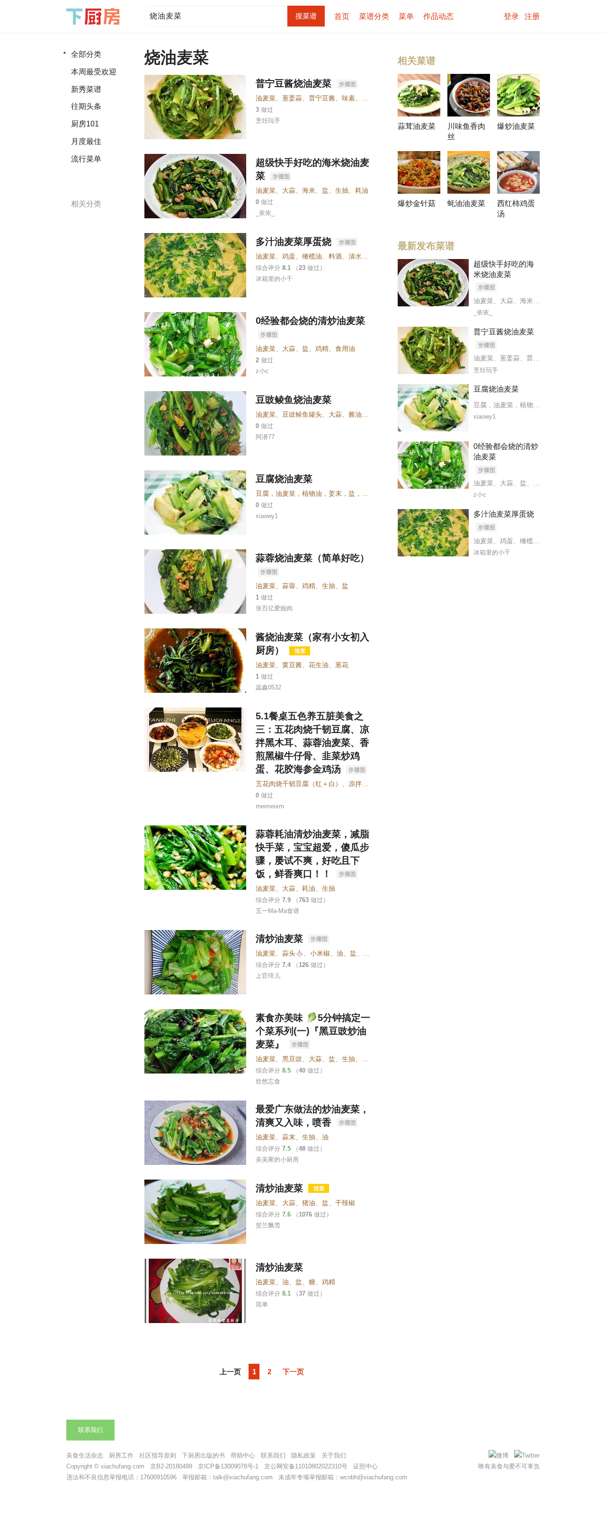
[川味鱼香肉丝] (468, 95)
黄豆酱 (292, 665)
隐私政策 (303, 1455)
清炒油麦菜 (281, 938)
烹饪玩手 (268, 120)
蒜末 (288, 1137)
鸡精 (322, 348)
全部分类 (86, 54)
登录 (511, 16)
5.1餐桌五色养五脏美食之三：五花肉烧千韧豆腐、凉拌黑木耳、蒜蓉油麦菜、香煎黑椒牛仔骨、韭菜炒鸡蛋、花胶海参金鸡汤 (312, 742)
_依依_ (265, 212)
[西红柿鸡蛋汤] (518, 172)
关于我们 (333, 1455)
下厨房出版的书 (203, 1455)
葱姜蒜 (292, 98)
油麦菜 (266, 98)
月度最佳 (86, 141)
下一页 (293, 1372)
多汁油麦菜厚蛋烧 (295, 241)
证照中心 (365, 1466)
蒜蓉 (288, 586)
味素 (348, 98)
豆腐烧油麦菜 (284, 479)
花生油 (319, 665)
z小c (262, 371)
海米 (308, 190)
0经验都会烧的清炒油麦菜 (310, 320)
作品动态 (438, 16)
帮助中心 (243, 1455)
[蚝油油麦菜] (468, 172)
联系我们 (90, 1429)
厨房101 (85, 124)
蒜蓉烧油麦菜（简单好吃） (312, 558)
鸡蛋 (288, 256)
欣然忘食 (268, 1081)
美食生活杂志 (84, 1455)
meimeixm (270, 806)
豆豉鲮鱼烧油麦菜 (293, 399)
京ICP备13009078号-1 (228, 1466)
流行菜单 (86, 159)
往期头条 (86, 106)
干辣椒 (345, 1203)
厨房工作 (121, 1455)
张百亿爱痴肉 (274, 608)
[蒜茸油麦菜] (419, 95)
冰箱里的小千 (274, 278)
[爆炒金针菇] (419, 172)
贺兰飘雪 (268, 1225)
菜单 (406, 16)
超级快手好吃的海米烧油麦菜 (503, 269)
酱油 (355, 414)
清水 (355, 256)
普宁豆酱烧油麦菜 (295, 83)
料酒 (335, 256)
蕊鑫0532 (268, 687)
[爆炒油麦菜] (518, 95)
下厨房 (94, 16)
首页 (341, 16)
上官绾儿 (268, 975)
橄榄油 (312, 256)
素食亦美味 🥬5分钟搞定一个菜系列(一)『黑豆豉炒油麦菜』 (313, 1030)
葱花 (341, 665)
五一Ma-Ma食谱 (277, 910)
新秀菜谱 (86, 89)
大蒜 (288, 190)
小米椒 (320, 953)
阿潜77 (265, 436)
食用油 (345, 348)
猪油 (368, 98)
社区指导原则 (157, 1455)
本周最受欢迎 (93, 72)
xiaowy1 (267, 515)
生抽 (341, 190)
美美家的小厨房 (277, 1159)
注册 (532, 16)
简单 (262, 1304)
